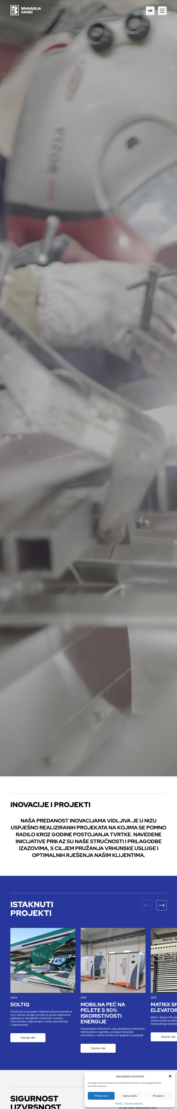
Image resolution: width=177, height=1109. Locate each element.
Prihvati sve (101, 1095)
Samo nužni (130, 1095)
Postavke (158, 1095)
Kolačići (119, 1103)
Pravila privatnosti (134, 1103)
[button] (170, 1076)
